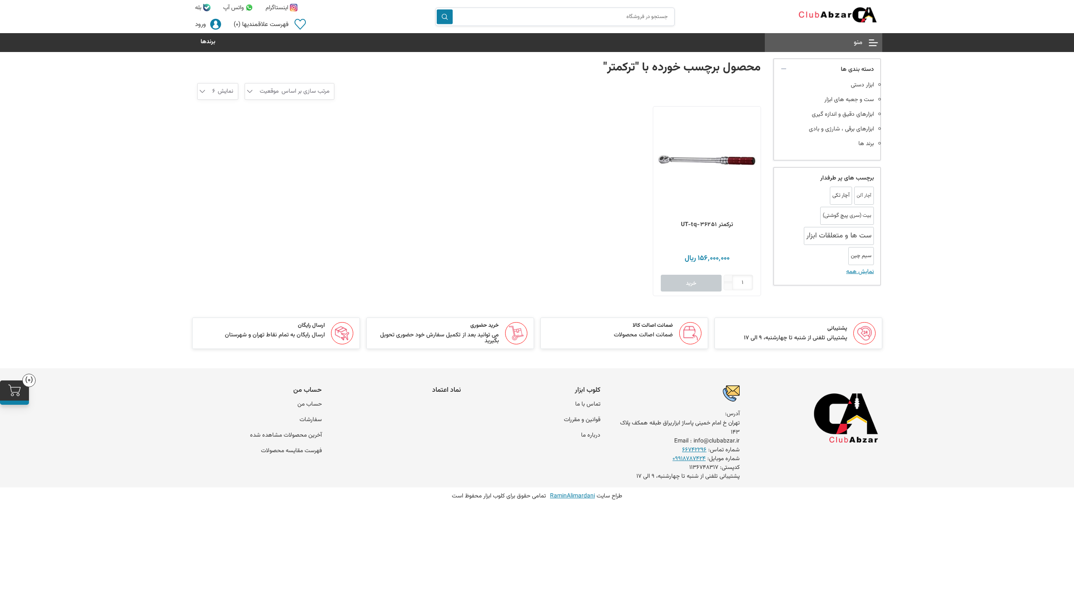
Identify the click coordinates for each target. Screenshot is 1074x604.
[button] (728, 279)
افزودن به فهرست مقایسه (663, 133)
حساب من (309, 404)
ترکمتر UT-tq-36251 (707, 224)
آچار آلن (864, 195)
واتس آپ (234, 8)
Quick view (663, 167)
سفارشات (311, 419)
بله (199, 8)
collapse (783, 68)
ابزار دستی (862, 85)
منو (858, 42)
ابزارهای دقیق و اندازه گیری (843, 114)
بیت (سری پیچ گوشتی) (847, 215)
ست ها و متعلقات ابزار (838, 235)
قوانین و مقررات (582, 419)
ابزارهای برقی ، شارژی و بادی (841, 129)
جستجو (445, 16)
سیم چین (861, 256)
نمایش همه (860, 271)
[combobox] (269, 91)
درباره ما (590, 435)
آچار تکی (841, 195)
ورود (200, 24)
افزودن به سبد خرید (663, 117)
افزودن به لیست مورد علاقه (663, 150)
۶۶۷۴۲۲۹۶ (694, 450)
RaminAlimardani (572, 496)
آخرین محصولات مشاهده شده (286, 435)
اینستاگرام (278, 8)
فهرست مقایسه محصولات (291, 451)
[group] (707, 160)
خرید (691, 283)
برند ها (866, 143)
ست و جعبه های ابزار (849, 99)
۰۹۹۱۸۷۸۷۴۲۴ (689, 458)
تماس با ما (587, 404)
